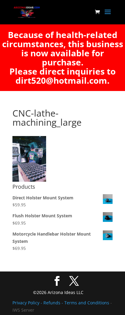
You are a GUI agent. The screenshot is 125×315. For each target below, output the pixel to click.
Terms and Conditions (86, 303)
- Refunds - (52, 303)
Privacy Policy (26, 303)
